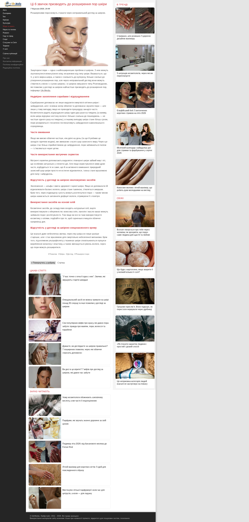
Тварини (6, 46)
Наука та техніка (9, 29)
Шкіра (62, 254)
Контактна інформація (12, 61)
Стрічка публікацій (10, 54)
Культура (6, 23)
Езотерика (7, 13)
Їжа (4, 17)
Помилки (53, 254)
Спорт (5, 39)
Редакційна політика (11, 68)
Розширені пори (82, 254)
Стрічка (61, 263)
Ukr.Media (45, 90)
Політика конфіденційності (14, 64)
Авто (5, 10)
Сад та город (8, 36)
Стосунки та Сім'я (10, 42)
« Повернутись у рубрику (43, 263)
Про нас (6, 58)
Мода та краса (8, 26)
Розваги (6, 33)
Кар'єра (6, 20)
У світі (5, 49)
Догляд (70, 254)
